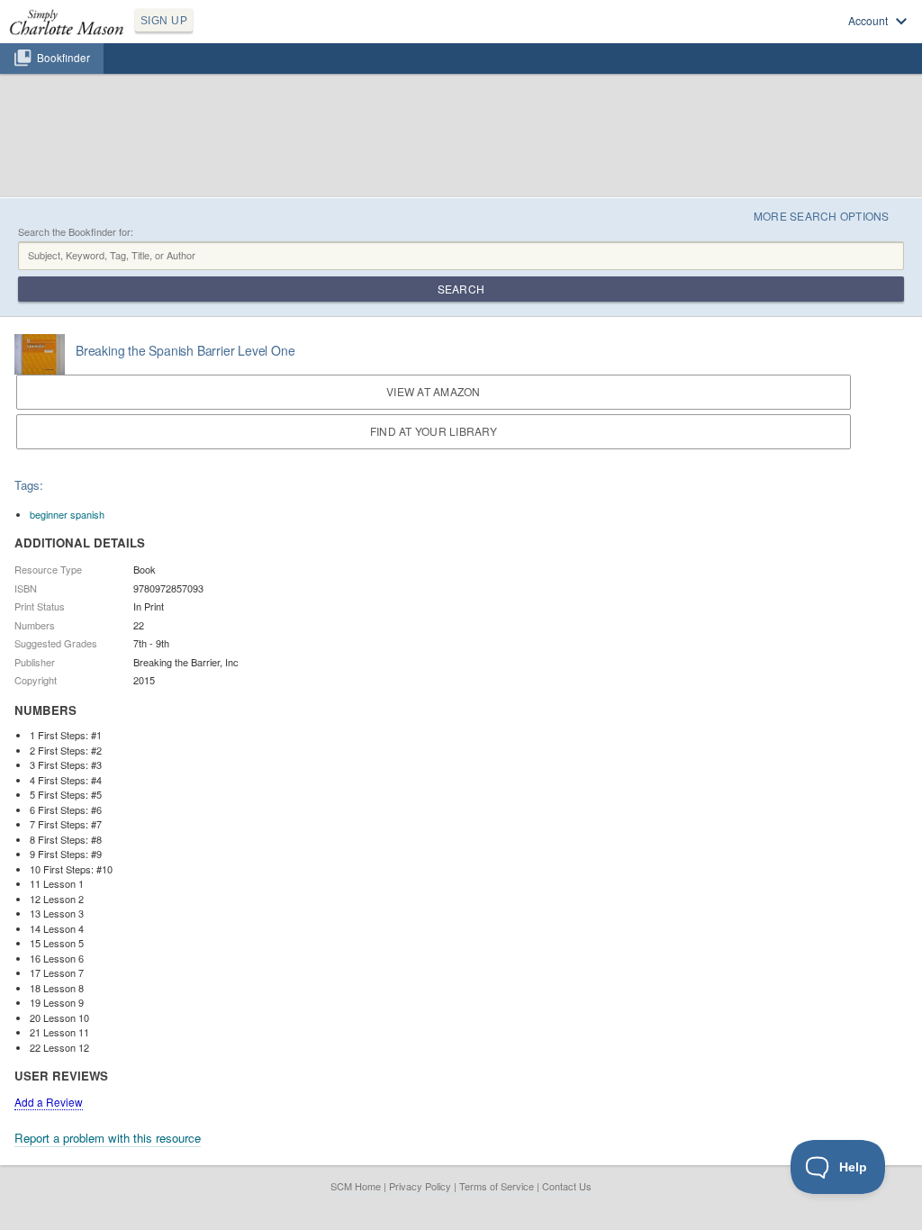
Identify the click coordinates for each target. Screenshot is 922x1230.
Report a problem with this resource (107, 1137)
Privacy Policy (420, 1186)
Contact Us (567, 1186)
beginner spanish (67, 514)
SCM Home (355, 1186)
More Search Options (822, 215)
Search (461, 288)
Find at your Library (433, 431)
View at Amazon (433, 391)
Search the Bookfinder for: (75, 232)
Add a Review (48, 1101)
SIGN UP (163, 20)
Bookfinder (63, 57)
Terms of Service (496, 1186)
